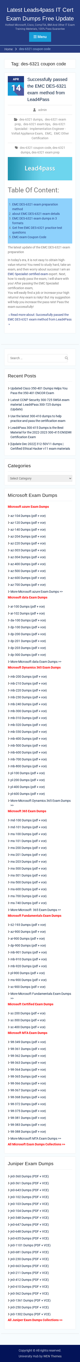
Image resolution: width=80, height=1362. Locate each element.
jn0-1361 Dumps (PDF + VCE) (30, 1300)
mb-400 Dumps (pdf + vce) (28, 738)
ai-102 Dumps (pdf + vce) (27, 613)
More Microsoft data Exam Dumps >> (35, 661)
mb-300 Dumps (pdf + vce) (28, 711)
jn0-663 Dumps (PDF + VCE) (29, 1266)
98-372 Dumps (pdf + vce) (28, 1104)
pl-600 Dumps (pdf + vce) (27, 794)
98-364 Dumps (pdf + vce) (28, 1069)
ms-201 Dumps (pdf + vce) (28, 854)
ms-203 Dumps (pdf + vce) (28, 861)
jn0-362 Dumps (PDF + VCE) (29, 1293)
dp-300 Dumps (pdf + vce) (28, 655)
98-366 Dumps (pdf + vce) (28, 1083)
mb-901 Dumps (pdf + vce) (28, 952)
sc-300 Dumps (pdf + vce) (28, 1020)
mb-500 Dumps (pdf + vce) (28, 745)
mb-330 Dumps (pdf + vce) (28, 731)
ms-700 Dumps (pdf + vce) (28, 896)
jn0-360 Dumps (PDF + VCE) (29, 1176)
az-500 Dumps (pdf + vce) (28, 571)
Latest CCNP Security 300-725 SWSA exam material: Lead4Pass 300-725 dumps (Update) (39, 404)
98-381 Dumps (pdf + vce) (28, 1118)
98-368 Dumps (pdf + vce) (28, 1097)
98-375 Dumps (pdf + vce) (28, 1111)
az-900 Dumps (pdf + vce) (28, 931)
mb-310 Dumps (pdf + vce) (28, 718)
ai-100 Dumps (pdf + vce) (27, 606)
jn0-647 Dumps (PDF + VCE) (29, 1224)
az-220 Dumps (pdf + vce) (28, 543)
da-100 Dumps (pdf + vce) (28, 620)
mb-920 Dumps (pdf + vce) (28, 966)
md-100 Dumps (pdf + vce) (28, 820)
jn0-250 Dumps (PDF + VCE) (29, 1307)
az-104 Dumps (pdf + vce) (28, 516)
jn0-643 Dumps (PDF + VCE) (29, 1190)
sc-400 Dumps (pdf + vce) (28, 1027)
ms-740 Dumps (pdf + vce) (28, 903)
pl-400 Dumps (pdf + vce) (27, 787)
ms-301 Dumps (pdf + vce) (28, 875)
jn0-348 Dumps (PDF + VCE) (29, 1217)
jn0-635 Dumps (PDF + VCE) (29, 1238)
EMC (48, 133)
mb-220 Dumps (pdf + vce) (28, 690)
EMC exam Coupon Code (29, 237)
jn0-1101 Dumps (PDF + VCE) (30, 1245)
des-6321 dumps (30, 119)
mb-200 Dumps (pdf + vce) (28, 676)
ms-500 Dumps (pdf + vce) (28, 882)
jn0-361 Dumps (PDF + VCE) (29, 1183)
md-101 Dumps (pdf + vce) (28, 827)
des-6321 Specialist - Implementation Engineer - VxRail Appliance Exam (38, 128)
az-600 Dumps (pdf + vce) (28, 578)
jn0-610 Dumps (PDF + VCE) (29, 1286)
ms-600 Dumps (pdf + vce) (28, 889)
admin (42, 110)
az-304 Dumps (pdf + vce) (28, 557)
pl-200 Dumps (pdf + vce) (27, 780)
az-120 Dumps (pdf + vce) (28, 522)
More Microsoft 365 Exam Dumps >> (35, 910)
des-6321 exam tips (36, 124)
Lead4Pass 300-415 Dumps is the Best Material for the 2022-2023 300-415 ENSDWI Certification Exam (41, 432)
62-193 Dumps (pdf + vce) (28, 925)
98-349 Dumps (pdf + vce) (28, 1042)
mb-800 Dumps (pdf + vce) (28, 766)
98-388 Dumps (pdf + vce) (28, 1131)
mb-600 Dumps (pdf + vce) (28, 752)
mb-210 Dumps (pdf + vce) (28, 683)
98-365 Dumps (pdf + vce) (28, 1076)
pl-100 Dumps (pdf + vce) (27, 773)
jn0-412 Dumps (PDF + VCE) (29, 1279)
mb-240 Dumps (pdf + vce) (28, 704)
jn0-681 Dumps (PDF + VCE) (29, 1252)
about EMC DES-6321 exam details (36, 214)
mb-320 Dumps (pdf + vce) (28, 725)
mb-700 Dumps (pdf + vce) (28, 759)
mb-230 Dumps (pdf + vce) (28, 697)
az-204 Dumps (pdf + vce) (28, 536)
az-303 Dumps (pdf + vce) (28, 550)
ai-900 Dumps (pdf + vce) (27, 938)
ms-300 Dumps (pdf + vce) (28, 868)
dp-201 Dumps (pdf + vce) (28, 641)
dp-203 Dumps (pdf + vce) (28, 648)
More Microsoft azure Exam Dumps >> (36, 591)
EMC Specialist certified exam (28, 274)
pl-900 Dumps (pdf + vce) (27, 973)
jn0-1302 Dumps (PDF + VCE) (30, 1314)
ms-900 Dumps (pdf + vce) (28, 980)
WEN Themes (52, 1356)
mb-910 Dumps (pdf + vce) (28, 959)
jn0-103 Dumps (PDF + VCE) (29, 1204)
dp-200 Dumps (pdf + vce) (28, 634)
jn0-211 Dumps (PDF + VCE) (29, 1273)
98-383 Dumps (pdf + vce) (28, 1124)
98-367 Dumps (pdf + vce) (28, 1090)
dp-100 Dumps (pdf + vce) (28, 627)
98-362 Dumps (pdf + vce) (28, 1056)
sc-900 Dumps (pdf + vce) (28, 987)
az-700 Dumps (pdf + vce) (28, 584)
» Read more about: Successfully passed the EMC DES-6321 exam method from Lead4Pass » (40, 319)
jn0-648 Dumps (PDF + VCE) (29, 1231)
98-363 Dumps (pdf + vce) (28, 1062)
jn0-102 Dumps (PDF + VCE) (29, 1197)
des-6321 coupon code (35, 147)
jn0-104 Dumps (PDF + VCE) (29, 1211)
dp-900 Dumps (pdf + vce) (28, 945)
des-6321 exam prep (46, 152)
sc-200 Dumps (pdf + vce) (28, 1013)
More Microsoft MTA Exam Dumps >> (36, 1138)
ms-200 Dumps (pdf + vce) (28, 848)
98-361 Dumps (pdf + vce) (28, 1049)
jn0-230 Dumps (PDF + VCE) (29, 1259)
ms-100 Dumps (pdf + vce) (28, 834)
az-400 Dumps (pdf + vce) (28, 564)
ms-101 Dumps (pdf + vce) (28, 841)
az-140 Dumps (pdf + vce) (28, 529)
